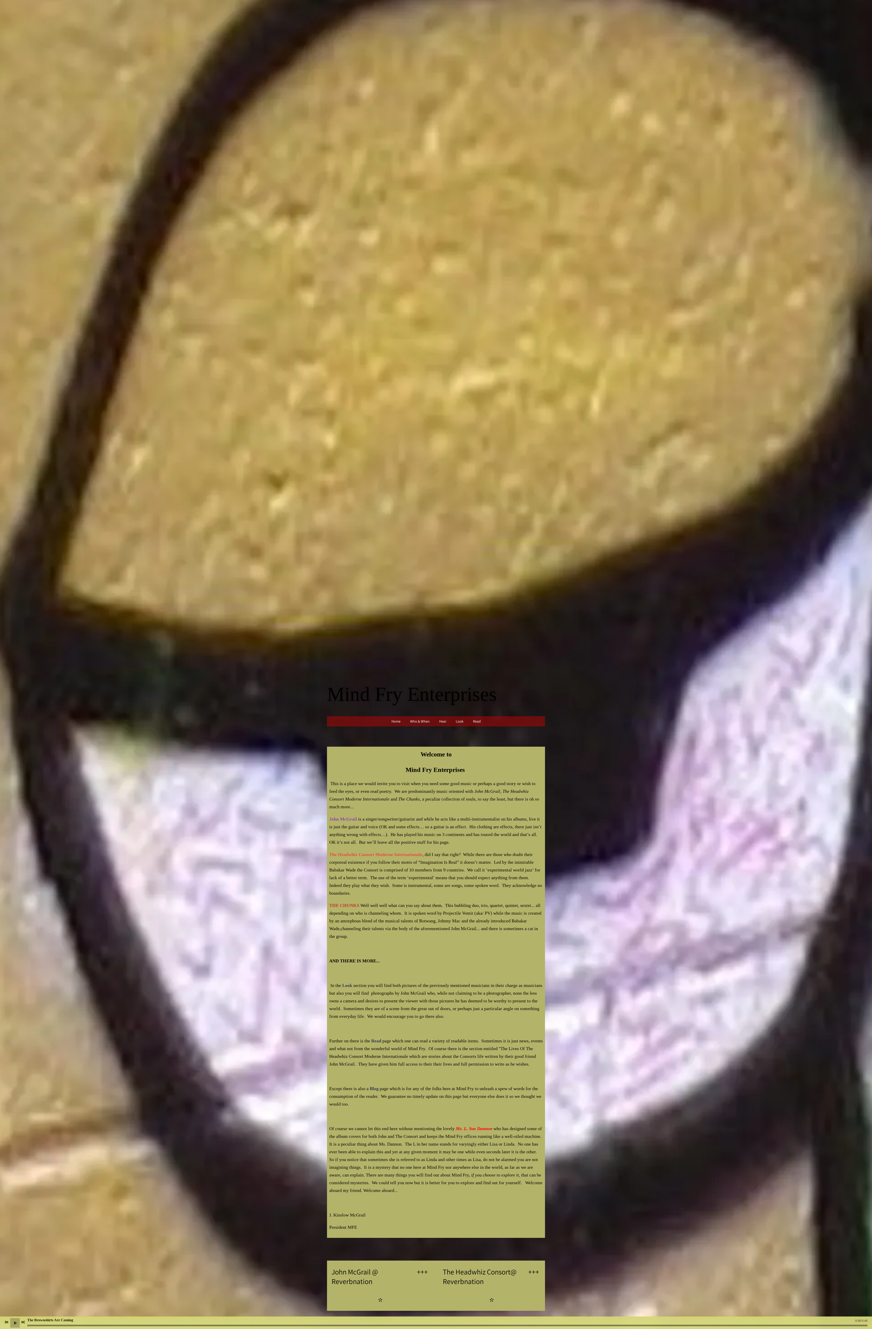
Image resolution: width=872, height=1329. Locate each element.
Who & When (420, 721)
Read (477, 721)
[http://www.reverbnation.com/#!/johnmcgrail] (380, 1300)
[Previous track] (7, 1322)
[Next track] (23, 1322)
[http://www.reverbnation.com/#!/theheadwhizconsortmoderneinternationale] (491, 1300)
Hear (442, 721)
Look (459, 721)
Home (396, 721)
